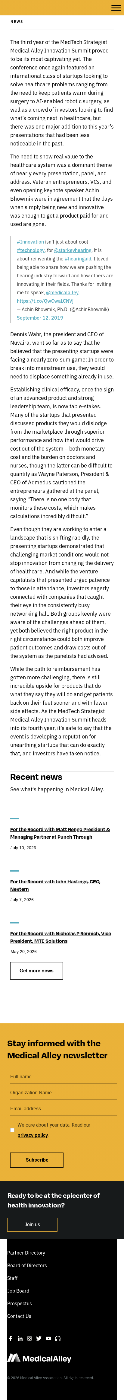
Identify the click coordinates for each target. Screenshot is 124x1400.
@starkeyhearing (72, 250)
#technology (31, 250)
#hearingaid (78, 258)
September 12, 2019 (40, 317)
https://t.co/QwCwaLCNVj (45, 300)
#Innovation (30, 241)
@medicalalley (62, 292)
